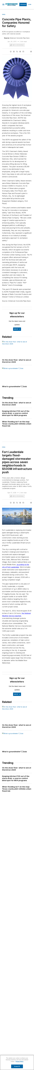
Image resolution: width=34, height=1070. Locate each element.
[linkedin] (14, 51)
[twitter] (17, 51)
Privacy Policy (19, 1061)
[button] (3, 4)
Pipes (3, 14)
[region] (17, 1062)
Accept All (17, 1066)
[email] (23, 51)
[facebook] (11, 51)
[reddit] (20, 51)
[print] (31, 51)
